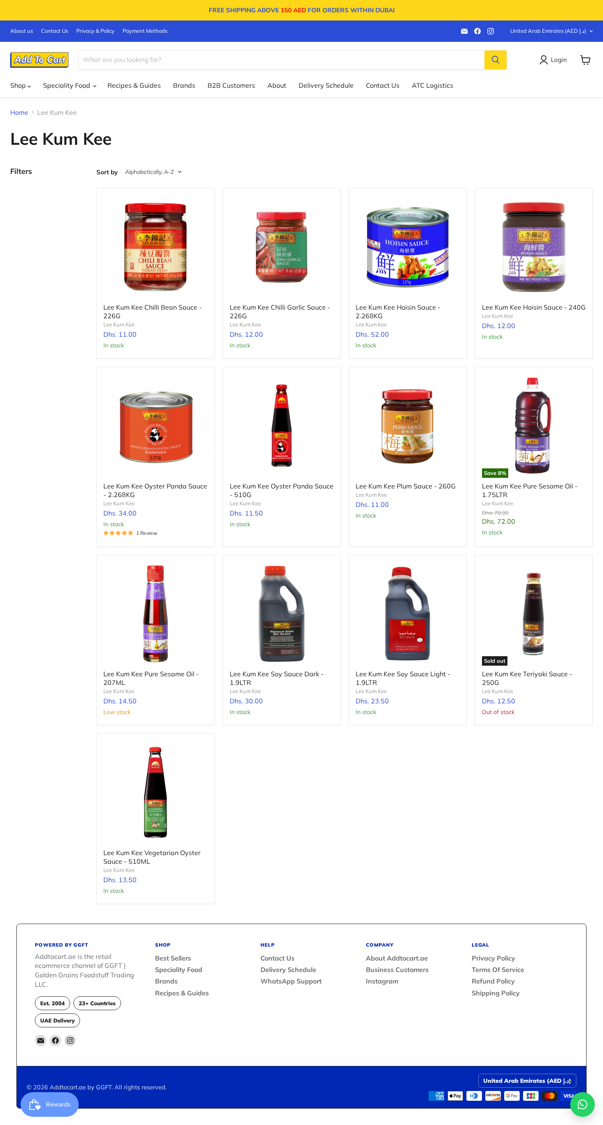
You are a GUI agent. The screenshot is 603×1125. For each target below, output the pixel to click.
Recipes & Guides (134, 85)
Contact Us (54, 31)
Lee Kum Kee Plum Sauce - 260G (406, 486)
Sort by (107, 172)
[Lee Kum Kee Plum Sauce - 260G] (408, 426)
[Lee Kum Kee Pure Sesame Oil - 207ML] (155, 614)
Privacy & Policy (95, 31)
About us (21, 31)
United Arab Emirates (548, 30)
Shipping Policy (496, 993)
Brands (184, 85)
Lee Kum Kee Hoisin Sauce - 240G (534, 307)
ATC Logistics (432, 85)
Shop (18, 85)
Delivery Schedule (326, 85)
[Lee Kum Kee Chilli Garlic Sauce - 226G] (282, 247)
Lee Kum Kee (119, 324)
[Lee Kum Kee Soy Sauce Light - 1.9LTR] (408, 614)
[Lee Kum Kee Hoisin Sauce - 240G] (534, 247)
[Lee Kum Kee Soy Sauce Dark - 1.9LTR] (282, 614)
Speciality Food (67, 85)
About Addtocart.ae (397, 958)
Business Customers (397, 969)
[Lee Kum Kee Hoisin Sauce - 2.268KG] (408, 247)
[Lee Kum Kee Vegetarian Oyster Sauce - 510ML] (155, 792)
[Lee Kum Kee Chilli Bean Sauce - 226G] (155, 247)
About (276, 85)
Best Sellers (173, 958)
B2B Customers (231, 85)
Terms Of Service (498, 969)
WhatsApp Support (291, 981)
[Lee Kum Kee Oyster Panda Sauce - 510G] (282, 426)
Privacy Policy (493, 958)
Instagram (382, 981)
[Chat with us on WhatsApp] (582, 1104)
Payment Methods (145, 31)
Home (19, 112)
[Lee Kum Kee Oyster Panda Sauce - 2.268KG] (155, 426)
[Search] (495, 59)
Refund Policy (493, 981)
